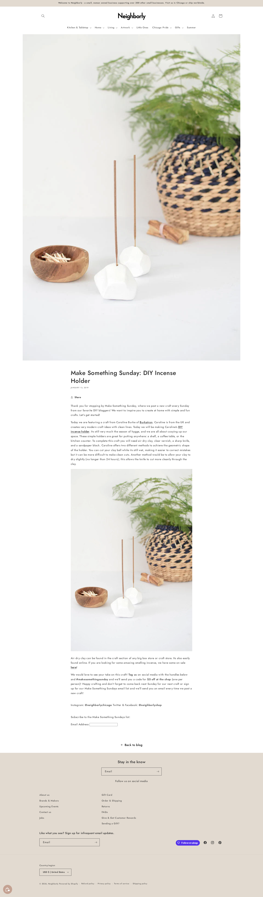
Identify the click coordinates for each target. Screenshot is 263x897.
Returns (106, 806)
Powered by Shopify (68, 883)
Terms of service (121, 883)
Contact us (45, 812)
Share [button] (78, 397)
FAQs (105, 812)
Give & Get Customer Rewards (119, 818)
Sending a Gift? (110, 823)
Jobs (41, 818)
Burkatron (146, 422)
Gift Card (107, 795)
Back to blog (134, 745)
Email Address (80, 724)
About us (44, 795)
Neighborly (53, 883)
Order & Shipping (112, 800)
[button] (43, 16)
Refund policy (87, 883)
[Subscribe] (157, 771)
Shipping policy (140, 883)
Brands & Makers (49, 800)
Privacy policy (104, 883)
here (74, 667)
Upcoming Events (49, 806)
